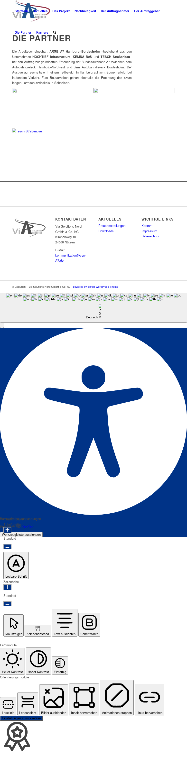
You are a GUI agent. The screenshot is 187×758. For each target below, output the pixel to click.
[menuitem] (21, 11)
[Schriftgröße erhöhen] (7, 530)
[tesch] (53, 131)
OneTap (27, 526)
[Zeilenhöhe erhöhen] (7, 587)
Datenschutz (150, 236)
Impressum (149, 231)
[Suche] (55, 32)
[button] (2, 325)
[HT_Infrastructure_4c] (53, 91)
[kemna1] (134, 91)
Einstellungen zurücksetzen (21, 718)
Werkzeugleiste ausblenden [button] (21, 534)
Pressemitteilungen (111, 225)
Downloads (106, 231)
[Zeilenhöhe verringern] (7, 603)
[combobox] (93, 308)
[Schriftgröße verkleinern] (7, 546)
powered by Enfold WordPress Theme (95, 286)
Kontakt (146, 225)
